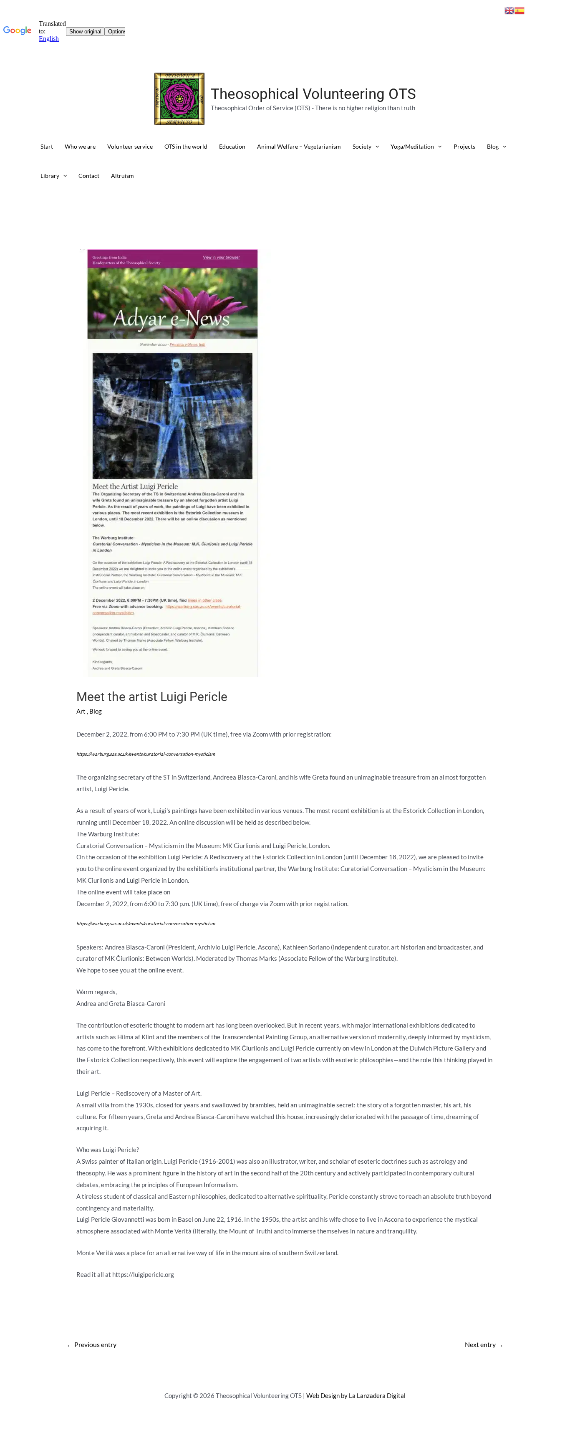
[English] (509, 9)
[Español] (520, 9)
